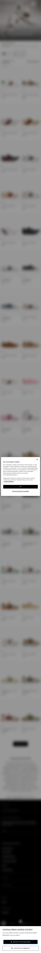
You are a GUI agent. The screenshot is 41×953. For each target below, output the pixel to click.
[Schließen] (37, 459)
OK (20, 486)
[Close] (20, 921)
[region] (20, 476)
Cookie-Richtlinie (9, 481)
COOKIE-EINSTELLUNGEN (20, 491)
